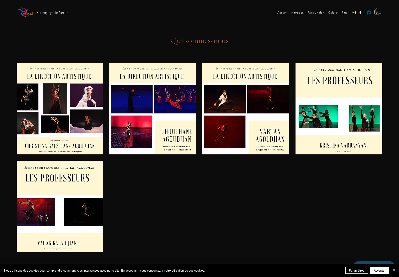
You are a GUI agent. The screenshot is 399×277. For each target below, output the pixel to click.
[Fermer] (394, 270)
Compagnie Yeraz (52, 12)
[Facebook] (360, 12)
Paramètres (356, 270)
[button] (376, 12)
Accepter (379, 270)
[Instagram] (354, 12)
